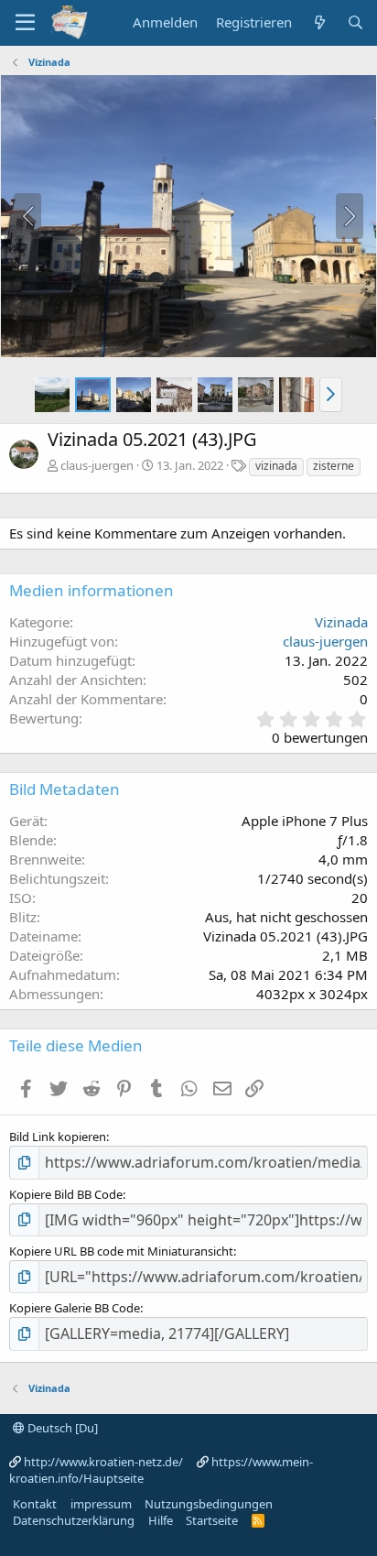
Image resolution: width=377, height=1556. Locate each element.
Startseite (212, 1520)
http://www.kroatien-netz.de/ (103, 1461)
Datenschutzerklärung (74, 1520)
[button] (330, 394)
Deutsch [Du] (61, 1428)
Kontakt (35, 1504)
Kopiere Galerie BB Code (74, 1308)
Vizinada (341, 622)
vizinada (276, 465)
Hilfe (160, 1520)
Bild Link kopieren (57, 1136)
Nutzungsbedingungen (209, 1504)
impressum (101, 1504)
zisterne (333, 465)
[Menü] (25, 23)
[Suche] (355, 22)
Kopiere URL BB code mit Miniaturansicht (121, 1251)
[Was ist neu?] (319, 22)
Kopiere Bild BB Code (66, 1194)
